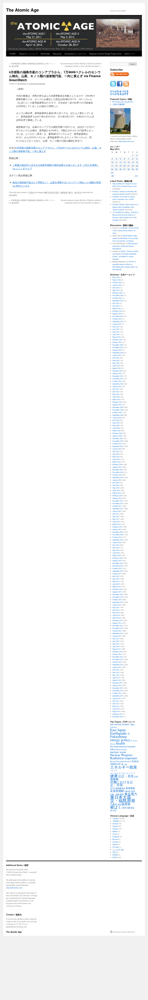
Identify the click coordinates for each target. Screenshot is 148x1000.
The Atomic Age (22, 10)
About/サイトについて (28, 53)
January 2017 (117, 529)
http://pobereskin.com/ (14, 887)
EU (132, 741)
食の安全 (77, 192)
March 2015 (116, 586)
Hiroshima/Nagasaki (118, 746)
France (135, 741)
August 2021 (116, 386)
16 (137, 162)
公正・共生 (126, 776)
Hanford (113, 744)
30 (137, 169)
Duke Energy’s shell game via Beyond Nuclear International (125, 246)
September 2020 (118, 415)
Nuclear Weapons (121, 755)
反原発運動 (117, 791)
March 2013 (116, 649)
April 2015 (116, 584)
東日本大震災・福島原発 (57, 192)
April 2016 (116, 553)
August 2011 (116, 698)
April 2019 (116, 459)
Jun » (137, 175)
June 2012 (116, 672)
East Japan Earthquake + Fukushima (120, 733)
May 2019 (116, 456)
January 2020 (117, 436)
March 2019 (116, 462)
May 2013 (116, 644)
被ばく (71, 192)
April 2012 (116, 677)
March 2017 (116, 524)
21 (129, 166)
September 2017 (118, 508)
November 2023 (118, 316)
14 (129, 162)
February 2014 (117, 620)
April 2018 (116, 490)
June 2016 (116, 547)
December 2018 (117, 469)
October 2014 (117, 599)
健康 (46, 192)
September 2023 (118, 321)
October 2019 (117, 443)
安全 (133, 791)
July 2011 (115, 701)
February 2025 (117, 293)
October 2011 (117, 693)
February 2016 (117, 558)
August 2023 (116, 324)
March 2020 (116, 430)
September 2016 (118, 540)
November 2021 (118, 378)
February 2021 (117, 402)
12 (121, 162)
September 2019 (118, 446)
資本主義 (126, 807)
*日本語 (31, 192)
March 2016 (116, 555)
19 (121, 166)
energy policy (120, 739)
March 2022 (116, 368)
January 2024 (117, 313)
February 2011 (117, 714)
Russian (115, 839)
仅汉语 (115, 855)
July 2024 (115, 303)
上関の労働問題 (118, 104)
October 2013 (117, 631)
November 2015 (118, 566)
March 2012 (116, 680)
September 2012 (118, 664)
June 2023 (116, 329)
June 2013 (116, 641)
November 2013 (118, 628)
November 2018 (118, 472)
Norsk (114, 834)
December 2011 (117, 688)
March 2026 (116, 280)
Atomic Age (128, 724)
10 (112, 162)
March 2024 (116, 308)
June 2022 (116, 360)
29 (133, 169)
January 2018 (117, 498)
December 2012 (117, 657)
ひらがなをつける (119, 91)
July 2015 (115, 576)
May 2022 (116, 363)
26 (121, 169)
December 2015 (117, 563)
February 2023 (117, 339)
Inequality (131, 746)
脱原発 (126, 804)
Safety (135, 761)
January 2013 (117, 654)
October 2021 (117, 381)
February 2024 (117, 311)
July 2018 (115, 482)
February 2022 (117, 371)
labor (112, 749)
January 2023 (117, 342)
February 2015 (117, 589)
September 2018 (118, 477)
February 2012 (117, 683)
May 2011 (116, 706)
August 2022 (116, 355)
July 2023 (115, 326)
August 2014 (116, 605)
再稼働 (114, 779)
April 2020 (116, 428)
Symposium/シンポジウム (75, 53)
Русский (115, 847)
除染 (132, 807)
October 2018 (117, 475)
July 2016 (115, 545)
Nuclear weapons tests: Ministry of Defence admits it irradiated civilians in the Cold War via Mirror (81, 64)
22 (133, 166)
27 (125, 169)
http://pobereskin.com (126, 141)
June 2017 (116, 516)
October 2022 (117, 350)
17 (112, 166)
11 (116, 162)
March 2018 (116, 493)
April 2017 (116, 521)
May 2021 (116, 394)
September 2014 (118, 602)
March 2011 (116, 711)
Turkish (115, 844)
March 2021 (116, 399)
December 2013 (117, 625)
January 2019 (117, 467)
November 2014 (118, 597)
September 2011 (118, 696)
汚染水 (113, 804)
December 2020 (117, 407)
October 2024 (117, 298)
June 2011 (116, 703)
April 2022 (116, 365)
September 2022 (118, 352)
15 (133, 162)
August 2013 (116, 636)
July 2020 (115, 420)
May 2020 (116, 425)
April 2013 (116, 646)
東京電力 (130, 794)
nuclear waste (118, 752)
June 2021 (116, 391)
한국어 (115, 857)
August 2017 (116, 511)
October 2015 (117, 568)
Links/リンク (129, 53)
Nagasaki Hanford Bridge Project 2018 (105, 53)
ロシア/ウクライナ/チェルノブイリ (122, 773)
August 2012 (116, 667)
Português (115, 836)
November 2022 (118, 347)
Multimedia (45, 53)
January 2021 (117, 404)
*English (115, 818)
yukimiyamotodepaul (37, 83)
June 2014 (116, 610)
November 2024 (118, 295)
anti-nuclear (115, 724)
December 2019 (117, 438)
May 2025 (116, 290)
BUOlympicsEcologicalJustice (122, 102)
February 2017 (117, 527)
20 (125, 166)
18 (116, 166)
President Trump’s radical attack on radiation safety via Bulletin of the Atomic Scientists (125, 207)
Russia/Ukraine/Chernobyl (120, 761)
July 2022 (115, 358)
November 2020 (118, 410)
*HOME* (12, 53)
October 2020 (117, 412)
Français (115, 829)
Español (115, 826)
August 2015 (116, 573)
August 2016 (116, 542)
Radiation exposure (123, 757)
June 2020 (116, 423)
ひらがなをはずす (119, 93)
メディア (113, 770)
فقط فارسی (119, 849)
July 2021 (115, 389)
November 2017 (118, 503)
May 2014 (116, 612)
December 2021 (117, 376)
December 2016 (117, 532)
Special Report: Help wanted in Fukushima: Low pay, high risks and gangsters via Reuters (125, 238)
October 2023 (117, 319)
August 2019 (116, 449)
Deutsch (115, 823)
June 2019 (116, 454)
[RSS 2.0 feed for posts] (119, 77)
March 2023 (116, 337)
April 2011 (116, 709)
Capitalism (113, 727)
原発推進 (130, 788)
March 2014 (116, 618)
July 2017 (115, 514)
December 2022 (117, 345)
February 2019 (117, 464)
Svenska (115, 842)
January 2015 (117, 592)
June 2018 (116, 485)
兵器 (136, 776)
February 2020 (117, 433)
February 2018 (117, 495)
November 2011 (118, 690)
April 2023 (116, 334)
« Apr (112, 175)
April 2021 (116, 397)
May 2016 (116, 550)
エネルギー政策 (123, 766)
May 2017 (116, 519)
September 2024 (118, 300)
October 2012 (117, 662)
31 (112, 172)
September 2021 (118, 384)
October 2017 (117, 506)
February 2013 (117, 651)
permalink (13, 195)
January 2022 (117, 373)
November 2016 (118, 534)
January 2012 (117, 685)
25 (116, 169)
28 (129, 169)
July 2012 (115, 670)
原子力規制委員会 (117, 788)
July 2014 (115, 607)
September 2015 (118, 571)
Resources (57, 53)
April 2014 (116, 615)
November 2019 (118, 441)
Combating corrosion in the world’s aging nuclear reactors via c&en (125, 230)
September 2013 (118, 633)
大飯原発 (127, 791)
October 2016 (117, 537)
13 (125, 162)
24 (112, 169)
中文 (114, 852)
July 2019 (115, 451)
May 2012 (116, 675)
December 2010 (117, 716)
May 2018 (116, 488)
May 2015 (116, 581)
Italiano (115, 831)
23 (137, 166)
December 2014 (117, 594)
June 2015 (116, 579)
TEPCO (114, 764)
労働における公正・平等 (121, 783)
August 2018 (116, 480)
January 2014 (117, 623)
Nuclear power (121, 749)
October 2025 (117, 282)
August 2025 (116, 285)
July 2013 (115, 638)
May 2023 (116, 332)
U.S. (121, 764)
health (120, 743)
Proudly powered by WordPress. (124, 932)
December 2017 (117, 501)
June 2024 (116, 306)
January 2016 (117, 560)
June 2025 (116, 287)
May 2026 (116, 277)
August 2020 (116, 417)
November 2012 (118, 659)
